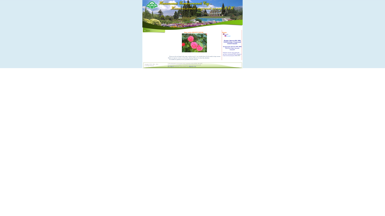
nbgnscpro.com (192, 66)
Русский (228, 35)
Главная (148, 30)
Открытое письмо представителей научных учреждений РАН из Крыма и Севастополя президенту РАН (232, 54)
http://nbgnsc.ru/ (171, 66)
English (226, 34)
